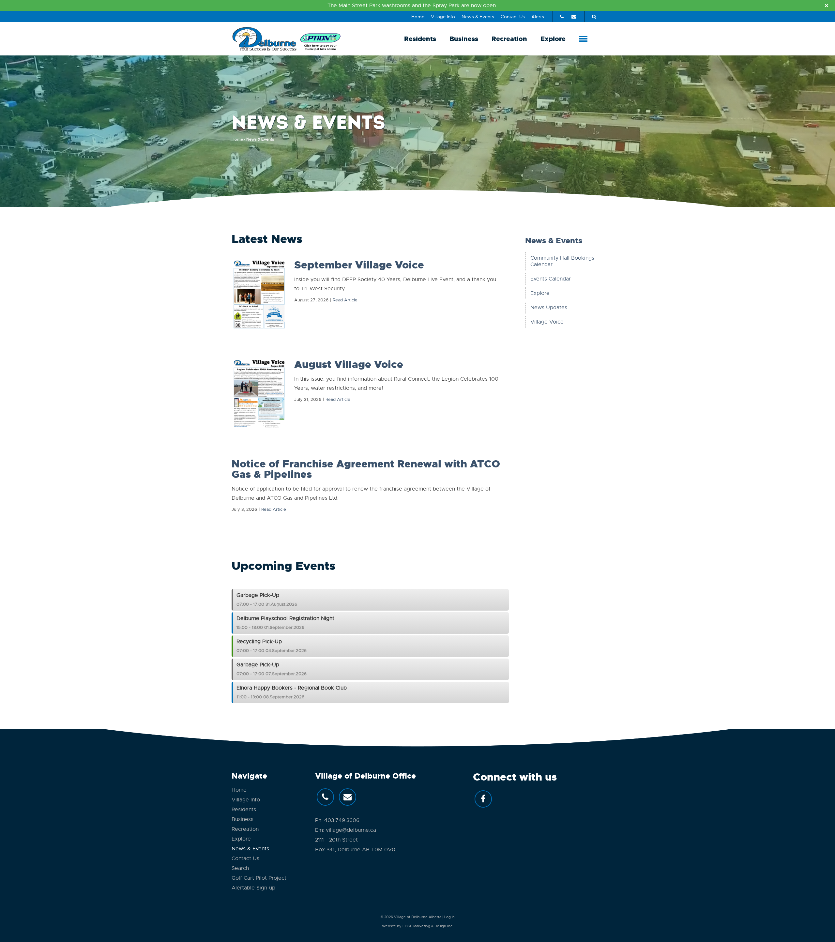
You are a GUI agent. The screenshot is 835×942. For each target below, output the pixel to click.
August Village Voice (348, 364)
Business (463, 39)
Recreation (509, 39)
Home (417, 17)
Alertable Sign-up (253, 888)
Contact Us (513, 17)
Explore (553, 39)
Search (240, 868)
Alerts (537, 17)
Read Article (345, 300)
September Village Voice (359, 265)
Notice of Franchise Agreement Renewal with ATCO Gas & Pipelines (366, 469)
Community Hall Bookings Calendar (562, 261)
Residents (420, 39)
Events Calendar (550, 279)
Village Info (443, 17)
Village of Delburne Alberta (417, 917)
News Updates (548, 307)
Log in (449, 917)
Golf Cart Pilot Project (259, 878)
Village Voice (547, 322)
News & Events (478, 17)
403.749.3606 (341, 820)
